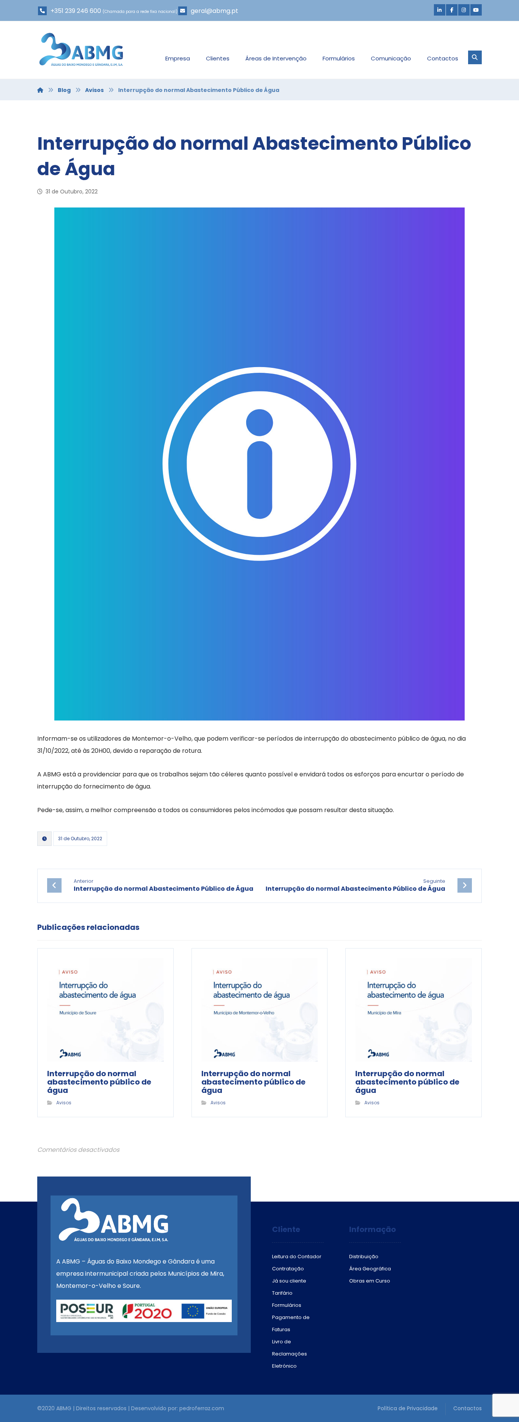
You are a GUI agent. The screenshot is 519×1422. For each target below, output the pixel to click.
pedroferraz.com (201, 1408)
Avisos (63, 1102)
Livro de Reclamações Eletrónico (289, 1354)
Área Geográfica (370, 1268)
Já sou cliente (289, 1280)
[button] (439, 10)
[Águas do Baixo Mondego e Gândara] (81, 49)
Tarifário (282, 1293)
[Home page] (40, 90)
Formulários (286, 1305)
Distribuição (363, 1256)
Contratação (288, 1268)
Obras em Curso (369, 1280)
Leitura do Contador (296, 1256)
